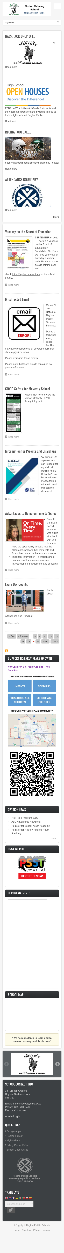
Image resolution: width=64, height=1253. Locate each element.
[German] (16, 1199)
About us (26, 1229)
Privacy (36, 1229)
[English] (6, 1199)
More (56, 216)
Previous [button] (6, 1064)
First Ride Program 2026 (24, 817)
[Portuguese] (23, 1199)
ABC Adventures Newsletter (26, 821)
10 (45, 636)
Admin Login (12, 1116)
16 (38, 641)
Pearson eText (15, 1135)
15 (33, 641)
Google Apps (14, 1131)
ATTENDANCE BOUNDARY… (22, 179)
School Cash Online (17, 1149)
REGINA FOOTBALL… (18, 132)
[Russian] (27, 1199)
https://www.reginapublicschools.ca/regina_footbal (32, 162)
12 (57, 636)
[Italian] (20, 1199)
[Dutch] (10, 1199)
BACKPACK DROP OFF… (20, 36)
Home (16, 1229)
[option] (32, 1064)
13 (23, 641)
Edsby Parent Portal (17, 1145)
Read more (11, 67)
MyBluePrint (13, 1140)
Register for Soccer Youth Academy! (31, 825)
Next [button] (57, 1064)
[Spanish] (30, 1199)
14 (29, 641)
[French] (13, 1199)
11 (51, 636)
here (40, 394)
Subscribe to (6, 650)
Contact (46, 1229)
